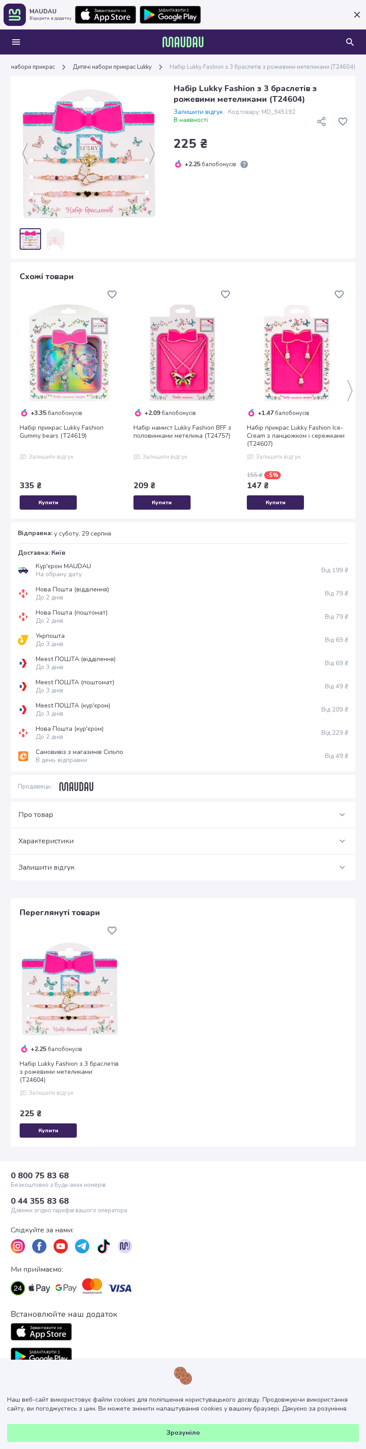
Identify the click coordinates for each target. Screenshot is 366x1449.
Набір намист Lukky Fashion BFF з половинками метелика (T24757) (182, 432)
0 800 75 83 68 (40, 1175)
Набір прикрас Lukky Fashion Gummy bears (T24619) (62, 432)
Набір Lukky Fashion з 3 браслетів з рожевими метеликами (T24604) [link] (262, 67)
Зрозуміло (183, 1432)
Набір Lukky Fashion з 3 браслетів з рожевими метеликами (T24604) (69, 1072)
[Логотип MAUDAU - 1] (183, 42)
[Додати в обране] (342, 121)
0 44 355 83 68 (40, 1201)
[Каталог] (16, 42)
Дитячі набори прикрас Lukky (112, 67)
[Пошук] (350, 42)
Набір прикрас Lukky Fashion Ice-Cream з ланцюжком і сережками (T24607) (296, 436)
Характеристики (46, 841)
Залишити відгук (198, 112)
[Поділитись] (321, 121)
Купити (48, 502)
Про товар (35, 815)
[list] (18, 1246)
